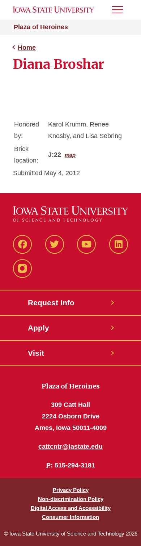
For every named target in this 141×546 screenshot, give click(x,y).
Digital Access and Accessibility (71, 508)
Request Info (51, 302)
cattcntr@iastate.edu (70, 446)
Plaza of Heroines (41, 27)
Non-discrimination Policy (70, 499)
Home (27, 47)
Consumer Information (70, 517)
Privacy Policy (71, 490)
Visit (36, 353)
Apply (38, 328)
